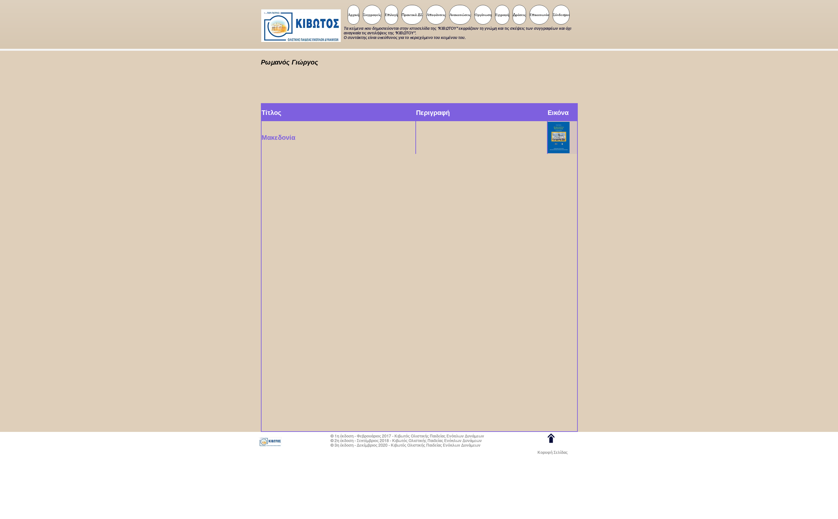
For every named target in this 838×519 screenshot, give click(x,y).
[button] (391, 15)
